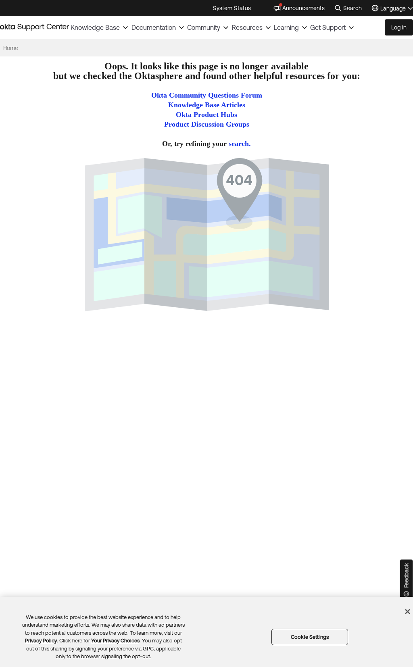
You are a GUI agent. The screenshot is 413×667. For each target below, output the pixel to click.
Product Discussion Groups (206, 124)
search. (240, 144)
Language (396, 9)
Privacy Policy (41, 641)
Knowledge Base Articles (206, 105)
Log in (399, 27)
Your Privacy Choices (115, 641)
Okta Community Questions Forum (206, 95)
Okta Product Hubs (206, 114)
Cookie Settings (310, 637)
